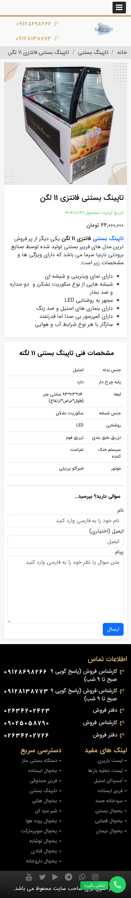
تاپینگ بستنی (108, 238)
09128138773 (33, 38)
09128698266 (33, 24)
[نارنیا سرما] (104, 29)
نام (121, 510)
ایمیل (118, 531)
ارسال (113, 629)
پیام (119, 552)
